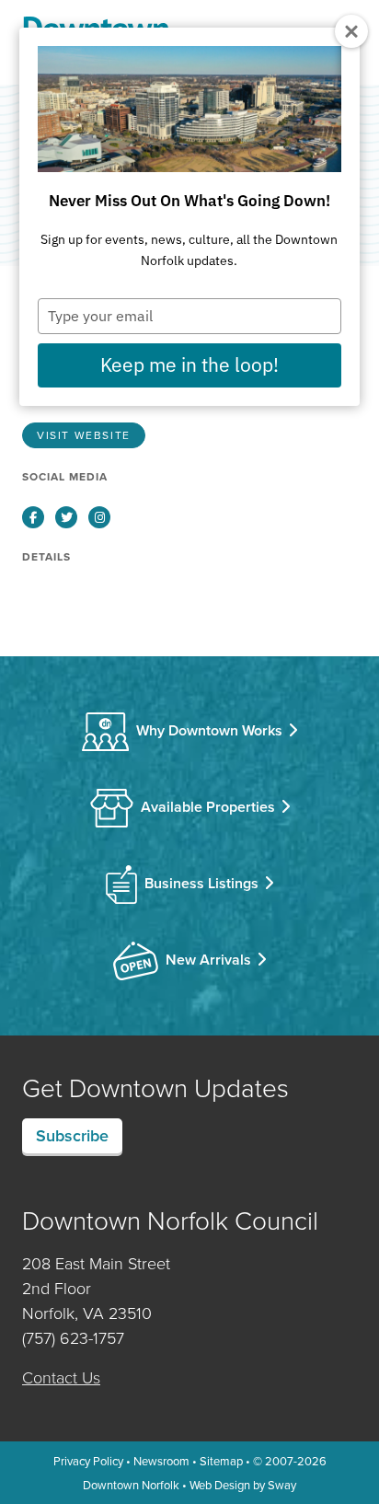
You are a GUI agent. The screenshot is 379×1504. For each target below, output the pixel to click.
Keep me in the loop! (189, 364)
